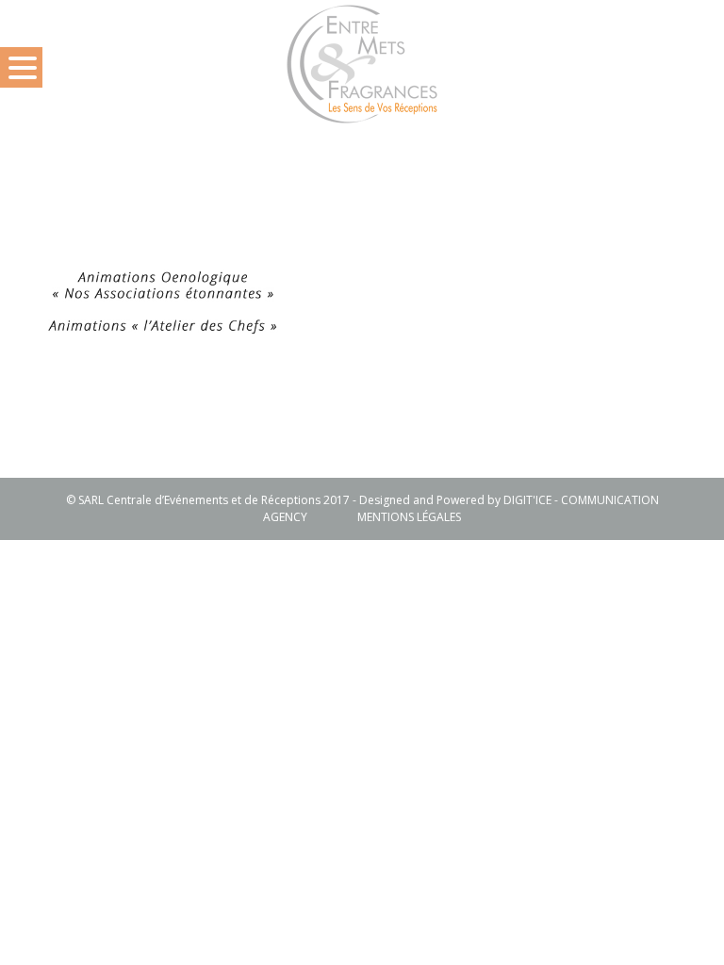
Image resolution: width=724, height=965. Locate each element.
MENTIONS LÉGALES (409, 517)
